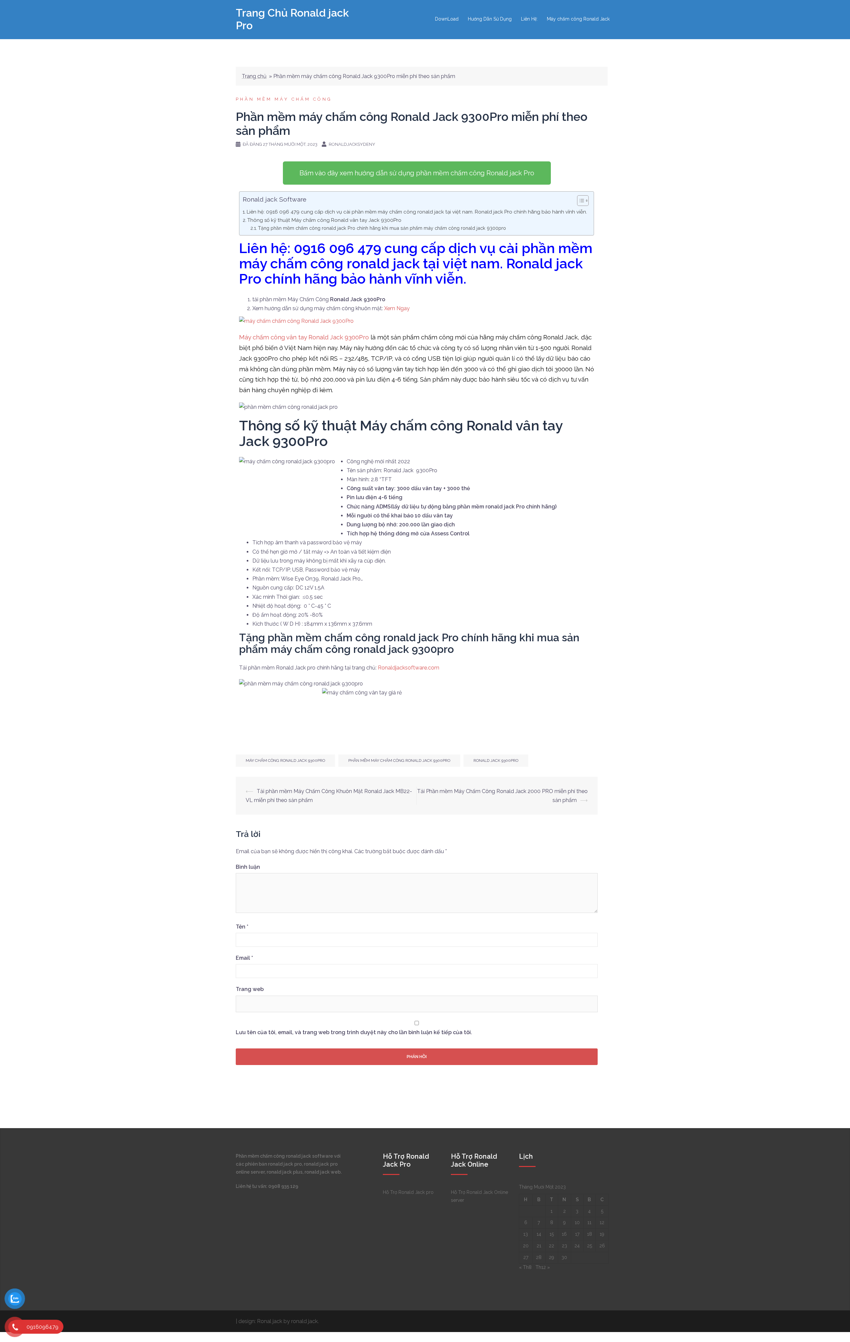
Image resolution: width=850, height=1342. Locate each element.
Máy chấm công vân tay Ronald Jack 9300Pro (304, 337)
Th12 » (543, 1267)
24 (577, 1245)
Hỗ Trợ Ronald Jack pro (408, 1192)
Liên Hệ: (529, 19)
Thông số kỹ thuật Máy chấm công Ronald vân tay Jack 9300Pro (324, 220)
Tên (242, 927)
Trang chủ (254, 76)
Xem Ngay (397, 308)
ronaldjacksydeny (352, 144)
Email (244, 958)
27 (525, 1257)
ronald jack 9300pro (495, 760)
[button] (417, 173)
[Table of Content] (583, 200)
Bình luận (248, 867)
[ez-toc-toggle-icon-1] (579, 201)
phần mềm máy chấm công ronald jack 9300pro (399, 760)
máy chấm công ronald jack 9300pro (285, 760)
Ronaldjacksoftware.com (408, 668)
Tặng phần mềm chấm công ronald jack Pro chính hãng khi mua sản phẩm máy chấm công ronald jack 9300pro (382, 228)
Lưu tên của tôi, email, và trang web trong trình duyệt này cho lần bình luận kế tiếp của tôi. (354, 1032)
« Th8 (525, 1267)
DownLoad (447, 19)
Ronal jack (270, 1321)
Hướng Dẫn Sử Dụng (490, 19)
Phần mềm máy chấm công (284, 99)
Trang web (250, 989)
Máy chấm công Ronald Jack (578, 19)
